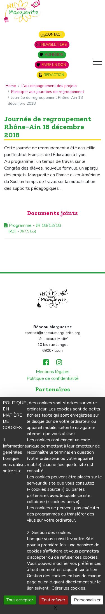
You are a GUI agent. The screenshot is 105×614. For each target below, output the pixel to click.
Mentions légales (52, 372)
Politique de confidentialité (53, 378)
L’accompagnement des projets (49, 85)
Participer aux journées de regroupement (47, 91)
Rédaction (54, 74)
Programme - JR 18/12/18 (34, 225)
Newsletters (54, 44)
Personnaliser (87, 600)
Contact (54, 34)
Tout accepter (19, 600)
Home (11, 85)
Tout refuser (53, 600)
